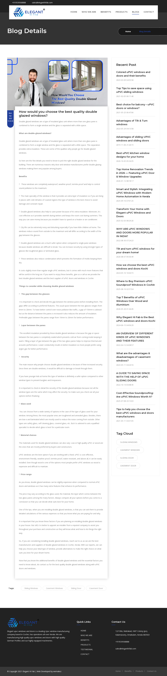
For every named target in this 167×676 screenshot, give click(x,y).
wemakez (57, 671)
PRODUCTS (86, 644)
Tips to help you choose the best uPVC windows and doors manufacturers (135, 413)
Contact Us (151, 671)
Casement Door (96, 588)
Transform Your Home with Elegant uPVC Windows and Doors (133, 213)
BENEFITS (85, 640)
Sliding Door (76, 588)
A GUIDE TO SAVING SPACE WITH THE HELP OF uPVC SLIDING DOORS (133, 377)
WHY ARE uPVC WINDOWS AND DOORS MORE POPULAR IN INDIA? (134, 233)
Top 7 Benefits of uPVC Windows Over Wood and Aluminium (132, 301)
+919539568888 (122, 641)
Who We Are (89, 12)
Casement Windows (54, 588)
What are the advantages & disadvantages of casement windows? (133, 357)
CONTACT (85, 654)
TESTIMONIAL (87, 649)
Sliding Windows (31, 588)
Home (73, 12)
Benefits (106, 12)
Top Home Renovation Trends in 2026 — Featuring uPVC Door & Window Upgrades (135, 173)
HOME (83, 630)
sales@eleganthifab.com (42, 2)
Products (121, 12)
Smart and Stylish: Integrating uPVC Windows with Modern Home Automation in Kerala (134, 193)
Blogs (135, 12)
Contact (149, 12)
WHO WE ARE (86, 635)
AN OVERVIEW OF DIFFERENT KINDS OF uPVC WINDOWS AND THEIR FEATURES (134, 337)
